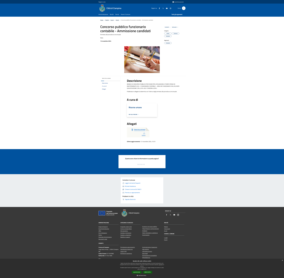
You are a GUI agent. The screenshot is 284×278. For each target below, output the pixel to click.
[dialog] (142, 268)
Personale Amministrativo (105, 237)
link (145, 269)
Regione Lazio (102, 2)
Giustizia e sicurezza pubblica (149, 227)
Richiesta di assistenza (126, 253)
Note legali (145, 253)
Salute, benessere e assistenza (150, 233)
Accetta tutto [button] (136, 272)
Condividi (167, 27)
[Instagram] (169, 8)
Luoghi (166, 238)
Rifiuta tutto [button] (148, 272)
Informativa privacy (147, 251)
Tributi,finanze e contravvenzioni (150, 229)
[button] (142, 275)
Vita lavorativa (124, 231)
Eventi (165, 240)
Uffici (100, 231)
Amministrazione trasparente (149, 247)
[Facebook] (158, 8)
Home (101, 20)
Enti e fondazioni (103, 233)
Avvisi (112, 20)
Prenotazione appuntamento (127, 247)
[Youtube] (166, 8)
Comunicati (167, 229)
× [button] (282, 260)
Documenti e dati (103, 239)
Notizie (166, 227)
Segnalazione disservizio (126, 249)
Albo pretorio (145, 249)
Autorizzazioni (145, 235)
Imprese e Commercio (125, 233)
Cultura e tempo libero (126, 229)
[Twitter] (162, 8)
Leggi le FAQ (123, 251)
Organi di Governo (103, 227)
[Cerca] (183, 8)
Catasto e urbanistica (125, 235)
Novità (107, 20)
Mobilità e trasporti (125, 237)
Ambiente (144, 231)
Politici (100, 235)
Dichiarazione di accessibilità (149, 255)
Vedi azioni (174, 27)
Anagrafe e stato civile (126, 227)
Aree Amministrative (104, 229)
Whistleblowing (146, 258)
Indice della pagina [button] (106, 78)
